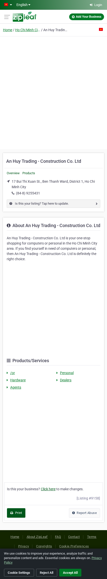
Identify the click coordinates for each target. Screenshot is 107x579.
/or (12, 373)
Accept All (70, 573)
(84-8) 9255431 (28, 193)
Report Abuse (86, 513)
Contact (74, 537)
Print (18, 513)
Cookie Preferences (74, 546)
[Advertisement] (53, 92)
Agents (15, 387)
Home (7, 30)
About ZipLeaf (37, 537)
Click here (48, 489)
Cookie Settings (19, 573)
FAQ (58, 537)
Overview (13, 173)
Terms (92, 537)
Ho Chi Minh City (27, 30)
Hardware (18, 380)
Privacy (23, 546)
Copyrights (44, 546)
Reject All (46, 573)
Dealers (65, 380)
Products (28, 173)
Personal (67, 373)
